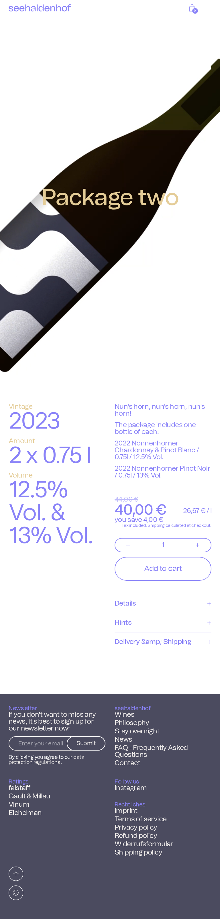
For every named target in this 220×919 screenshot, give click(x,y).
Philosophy (132, 723)
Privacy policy (136, 827)
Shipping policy (138, 852)
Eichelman (25, 813)
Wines (124, 714)
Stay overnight (137, 731)
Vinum (19, 804)
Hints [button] (123, 622)
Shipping (156, 525)
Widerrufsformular (144, 844)
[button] (192, 7)
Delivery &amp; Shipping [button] (153, 642)
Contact (127, 763)
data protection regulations (46, 760)
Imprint (126, 811)
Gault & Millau (29, 796)
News (123, 739)
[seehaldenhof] (40, 7)
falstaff (19, 788)
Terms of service (140, 819)
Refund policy (136, 835)
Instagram (131, 788)
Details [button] (125, 603)
